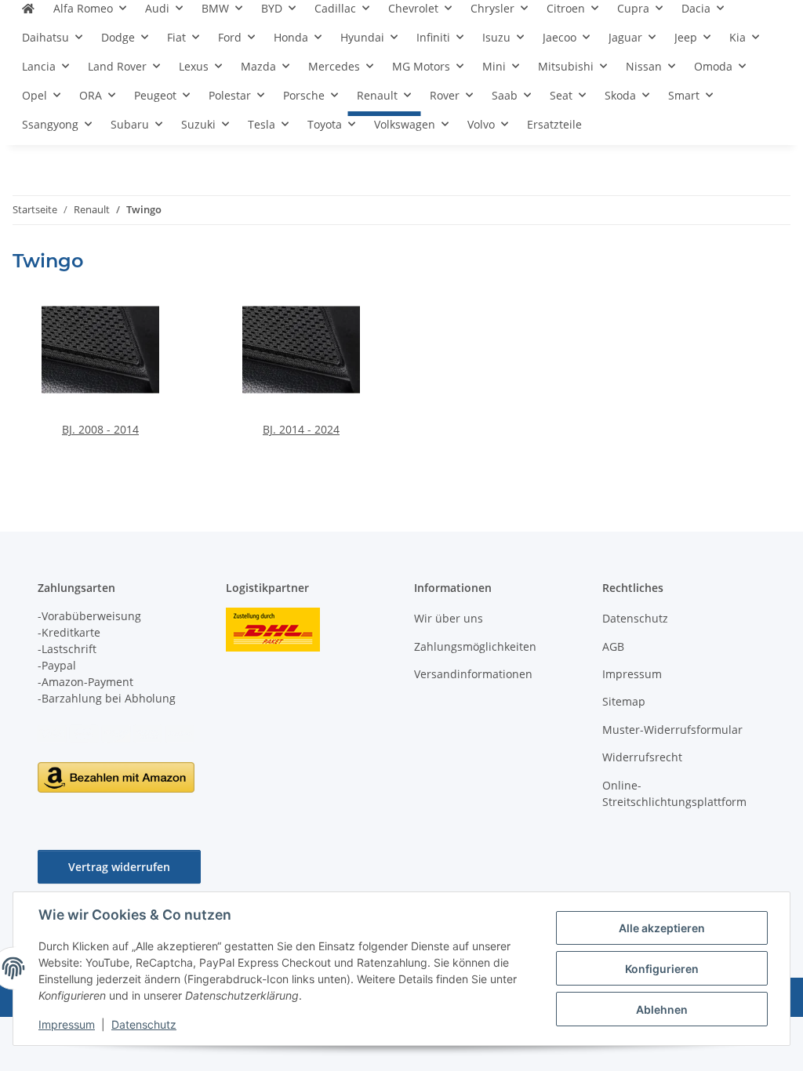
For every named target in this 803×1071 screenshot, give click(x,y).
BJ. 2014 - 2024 (301, 429)
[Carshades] (28, 14)
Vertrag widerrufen (119, 866)
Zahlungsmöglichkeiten (475, 646)
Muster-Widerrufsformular (672, 729)
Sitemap (623, 701)
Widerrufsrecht (642, 757)
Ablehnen (662, 1009)
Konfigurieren (662, 968)
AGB (613, 646)
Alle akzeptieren (662, 928)
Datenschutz (143, 1024)
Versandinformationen (473, 673)
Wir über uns (448, 618)
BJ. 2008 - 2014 (100, 429)
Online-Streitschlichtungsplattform (674, 793)
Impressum (66, 1024)
